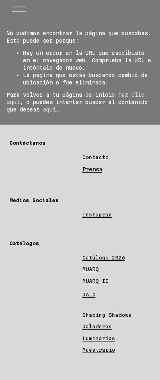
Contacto (95, 157)
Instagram (97, 214)
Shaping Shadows (107, 315)
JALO (89, 294)
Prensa (92, 169)
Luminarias (98, 338)
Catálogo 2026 (103, 257)
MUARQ (90, 269)
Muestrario (98, 350)
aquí (49, 109)
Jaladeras (97, 326)
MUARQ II (95, 281)
